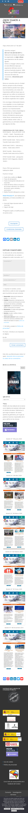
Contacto (8, 792)
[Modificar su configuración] (26, 804)
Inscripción (14, 223)
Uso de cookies (8, 762)
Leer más (14, 810)
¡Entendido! (7, 808)
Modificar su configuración (17, 808)
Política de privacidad (10, 765)
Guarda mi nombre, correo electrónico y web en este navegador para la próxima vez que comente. (14, 291)
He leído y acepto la (13, 327)
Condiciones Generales (14, 229)
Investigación (17, 792)
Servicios (13, 794)
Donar (20, 1)
